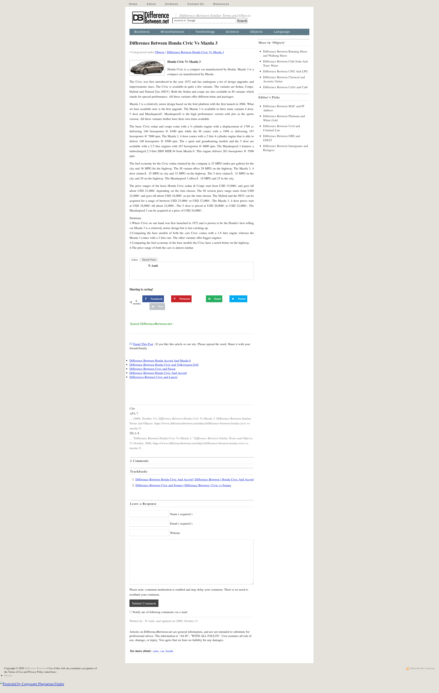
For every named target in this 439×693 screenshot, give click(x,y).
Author (134, 260)
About (151, 4)
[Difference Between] (150, 24)
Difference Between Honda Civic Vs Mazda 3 (195, 52)
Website (175, 533)
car (162, 651)
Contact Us (195, 4)
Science (232, 31)
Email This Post (143, 344)
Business (142, 31)
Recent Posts (149, 260)
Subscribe (415, 668)
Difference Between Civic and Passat (152, 369)
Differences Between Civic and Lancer (153, 377)
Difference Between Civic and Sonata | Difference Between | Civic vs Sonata (183, 485)
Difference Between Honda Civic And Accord (158, 373)
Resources (221, 4)
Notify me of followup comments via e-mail (160, 612)
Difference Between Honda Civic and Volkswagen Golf (163, 364)
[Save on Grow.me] (202, 298)
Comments (429, 668)
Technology (205, 31)
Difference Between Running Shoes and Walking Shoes (285, 53)
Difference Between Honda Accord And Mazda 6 (160, 360)
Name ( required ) (181, 514)
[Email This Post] (130, 344)
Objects (256, 31)
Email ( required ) (181, 523)
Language (282, 31)
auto (156, 651)
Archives (171, 4)
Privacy (8, 675)
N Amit (153, 265)
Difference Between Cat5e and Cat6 (285, 87)
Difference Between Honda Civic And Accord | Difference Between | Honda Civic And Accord (194, 479)
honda (169, 651)
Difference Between (35, 668)
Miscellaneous (173, 31)
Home (133, 4)
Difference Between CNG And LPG (285, 71)
